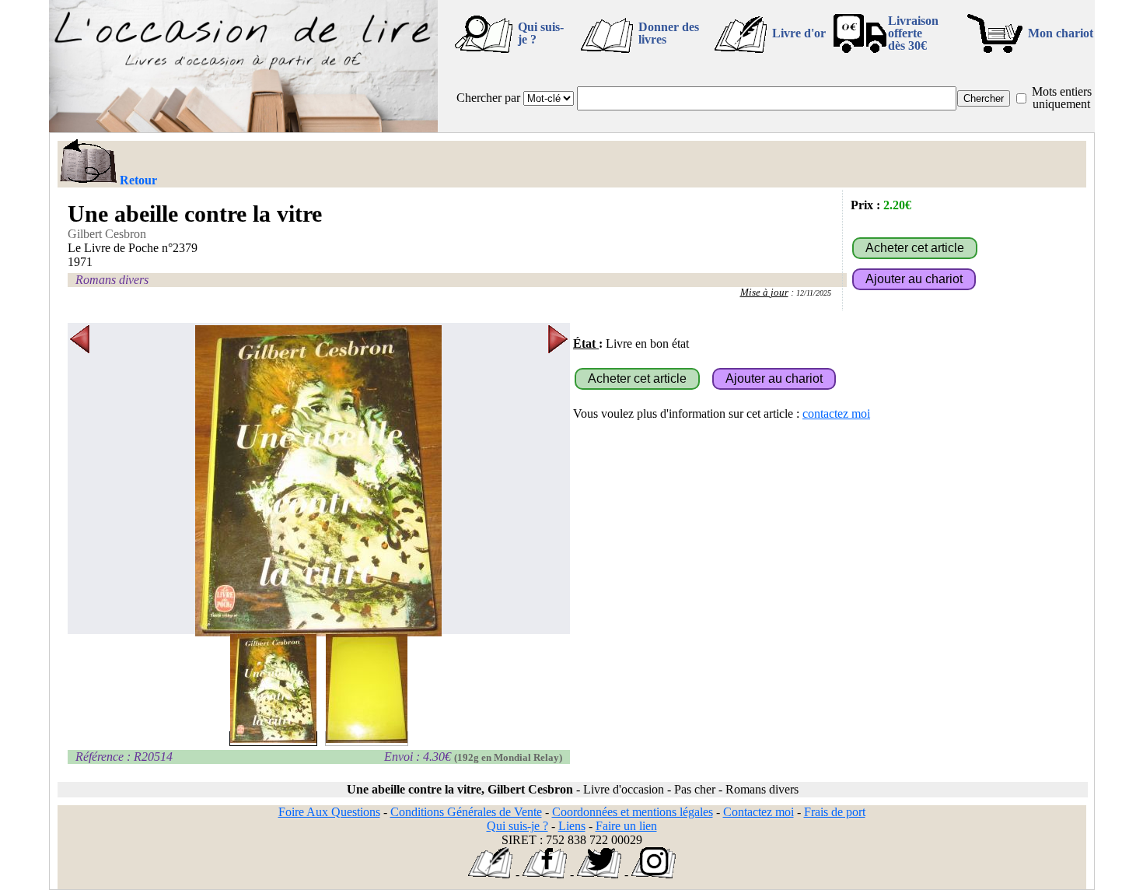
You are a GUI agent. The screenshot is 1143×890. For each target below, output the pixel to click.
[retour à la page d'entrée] (243, 128)
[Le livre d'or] (490, 874)
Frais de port (834, 811)
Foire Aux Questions (329, 811)
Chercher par (488, 97)
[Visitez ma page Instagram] (653, 874)
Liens (571, 825)
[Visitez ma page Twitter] (599, 874)
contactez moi (836, 413)
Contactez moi (758, 811)
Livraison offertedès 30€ (913, 33)
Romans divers (112, 279)
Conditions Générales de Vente (466, 811)
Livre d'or (799, 33)
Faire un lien (626, 825)
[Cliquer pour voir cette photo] (273, 738)
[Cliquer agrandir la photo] (319, 480)
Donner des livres (668, 33)
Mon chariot (1060, 33)
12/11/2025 (813, 293)
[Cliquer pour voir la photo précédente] (79, 480)
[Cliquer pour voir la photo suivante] (558, 480)
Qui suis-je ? (541, 33)
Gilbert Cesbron (107, 233)
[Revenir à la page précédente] (87, 162)
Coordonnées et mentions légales (632, 811)
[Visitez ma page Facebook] (545, 874)
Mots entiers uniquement (1062, 97)
